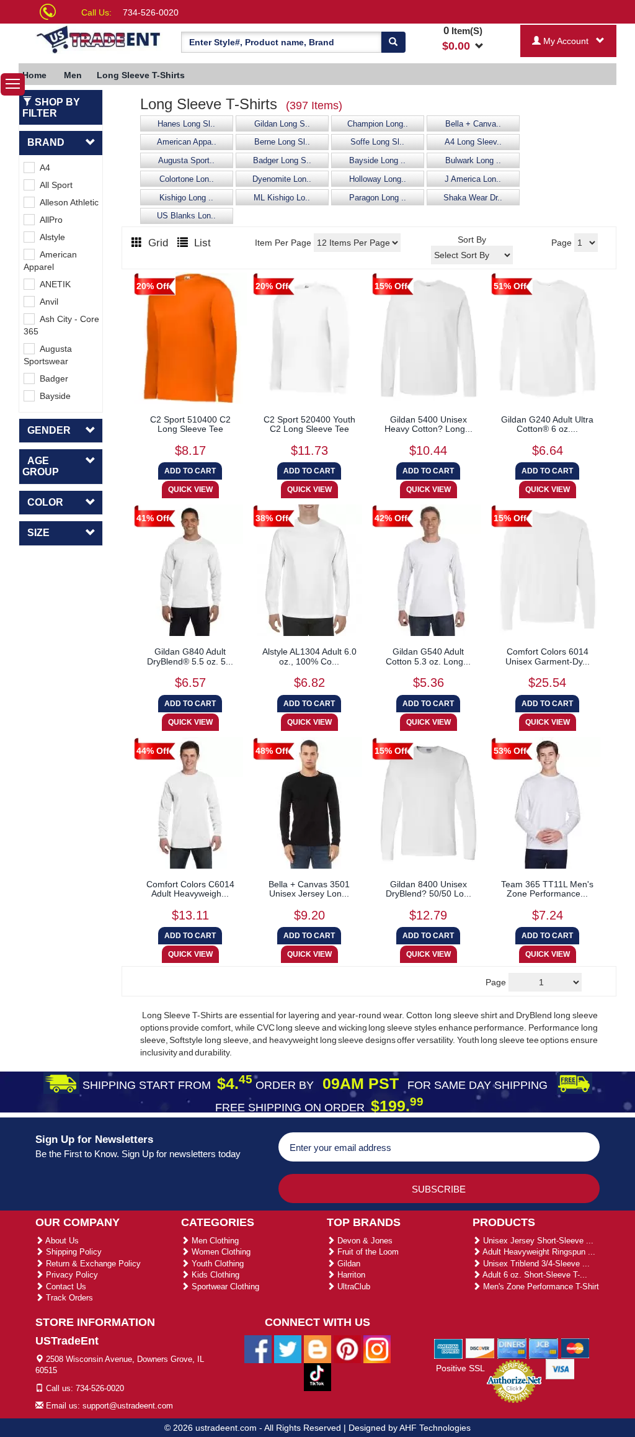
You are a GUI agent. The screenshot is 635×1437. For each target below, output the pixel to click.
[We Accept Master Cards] (575, 1348)
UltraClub (352, 1286)
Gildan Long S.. (282, 124)
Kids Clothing (214, 1274)
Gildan (347, 1263)
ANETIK (53, 284)
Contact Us (64, 1286)
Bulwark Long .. (473, 160)
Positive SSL (460, 1368)
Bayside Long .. (377, 160)
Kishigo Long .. (186, 198)
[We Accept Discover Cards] (480, 1348)
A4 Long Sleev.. (473, 142)
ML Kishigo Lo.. (282, 198)
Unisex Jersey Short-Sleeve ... (537, 1240)
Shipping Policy (72, 1251)
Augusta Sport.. (186, 160)
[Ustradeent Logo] (98, 39)
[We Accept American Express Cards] (448, 1348)
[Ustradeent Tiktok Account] (317, 1376)
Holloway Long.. (377, 179)
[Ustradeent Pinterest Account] (347, 1348)
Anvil (46, 302)
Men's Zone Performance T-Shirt (540, 1286)
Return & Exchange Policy (92, 1263)
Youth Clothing (216, 1263)
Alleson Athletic (67, 202)
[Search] (393, 42)
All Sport (54, 185)
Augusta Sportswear (48, 355)
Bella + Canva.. (473, 124)
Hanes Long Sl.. (186, 124)
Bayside (53, 396)
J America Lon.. (473, 179)
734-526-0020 (151, 12)
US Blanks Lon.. (186, 216)
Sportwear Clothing (224, 1286)
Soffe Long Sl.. (377, 142)
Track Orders (68, 1297)
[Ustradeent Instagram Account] (377, 1348)
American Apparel (50, 260)
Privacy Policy (70, 1274)
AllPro (49, 220)
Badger (51, 378)
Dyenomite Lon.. (281, 179)
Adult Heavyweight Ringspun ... (538, 1251)
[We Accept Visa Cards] (560, 1368)
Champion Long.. (377, 124)
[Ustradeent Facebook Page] (258, 1348)
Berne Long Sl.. (282, 142)
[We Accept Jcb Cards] (543, 1348)
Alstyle (50, 237)
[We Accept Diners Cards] (511, 1348)
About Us (61, 1240)
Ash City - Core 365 (61, 325)
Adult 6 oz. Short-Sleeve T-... (534, 1274)
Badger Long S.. (282, 160)
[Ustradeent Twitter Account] (287, 1348)
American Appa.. (186, 142)
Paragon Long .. (377, 198)
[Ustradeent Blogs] (317, 1348)
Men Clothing (214, 1240)
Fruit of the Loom (367, 1251)
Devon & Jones (364, 1240)
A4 (42, 167)
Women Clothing (220, 1251)
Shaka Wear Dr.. (472, 198)
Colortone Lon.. (186, 179)
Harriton (350, 1274)
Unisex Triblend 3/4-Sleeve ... (535, 1263)
